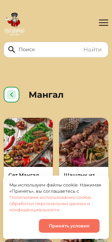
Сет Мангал (23, 175)
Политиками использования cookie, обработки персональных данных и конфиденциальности (50, 204)
